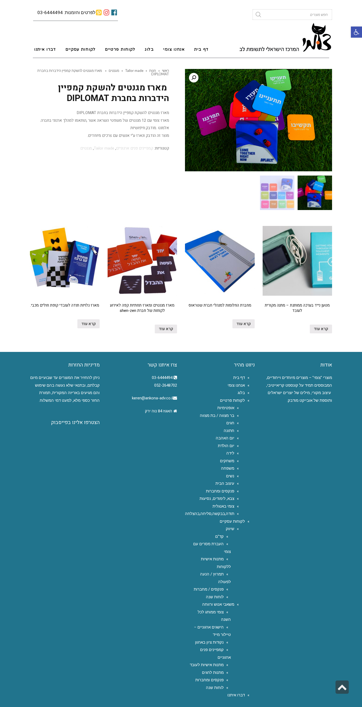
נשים (230, 476)
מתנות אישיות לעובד (207, 664)
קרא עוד (321, 329)
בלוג (241, 392)
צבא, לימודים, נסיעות (217, 498)
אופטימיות (225, 407)
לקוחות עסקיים (232, 521)
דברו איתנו (236, 695)
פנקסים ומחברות (220, 491)
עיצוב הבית (224, 483)
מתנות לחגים (213, 672)
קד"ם (219, 536)
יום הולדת (226, 445)
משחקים (227, 461)
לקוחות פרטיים (232, 400)
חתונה (229, 430)
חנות (152, 70)
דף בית (239, 377)
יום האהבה (225, 438)
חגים (230, 423)
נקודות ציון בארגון (209, 642)
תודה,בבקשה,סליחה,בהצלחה (209, 513)
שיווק (230, 528)
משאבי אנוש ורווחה (218, 604)
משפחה (227, 468)
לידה (230, 453)
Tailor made (134, 70)
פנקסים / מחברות (209, 589)
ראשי (165, 70)
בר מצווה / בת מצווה (217, 415)
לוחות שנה (215, 597)
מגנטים (114, 70)
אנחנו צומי (236, 385)
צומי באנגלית (223, 506)
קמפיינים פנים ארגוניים (134, 148)
